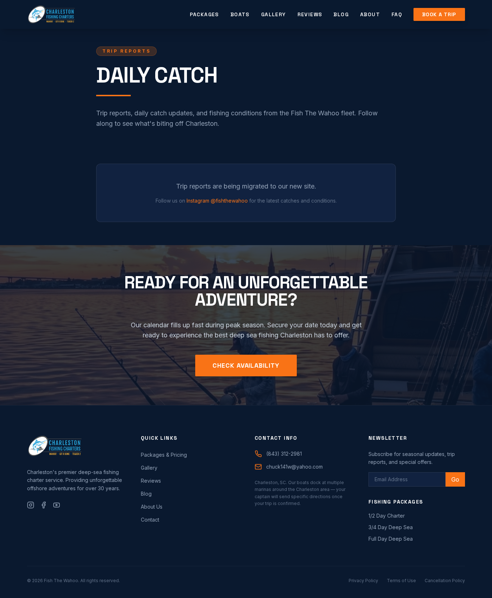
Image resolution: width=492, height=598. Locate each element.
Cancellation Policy (445, 580)
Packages (204, 14)
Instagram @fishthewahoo (217, 201)
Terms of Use (401, 580)
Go (455, 479)
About (370, 14)
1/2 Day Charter (386, 516)
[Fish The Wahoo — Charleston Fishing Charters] (51, 14)
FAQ (397, 14)
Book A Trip (439, 14)
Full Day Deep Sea (390, 539)
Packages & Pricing (164, 455)
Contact (150, 520)
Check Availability (246, 365)
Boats (240, 14)
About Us (151, 507)
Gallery (273, 14)
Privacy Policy (363, 580)
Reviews (310, 14)
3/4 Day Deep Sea (390, 527)
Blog (341, 14)
